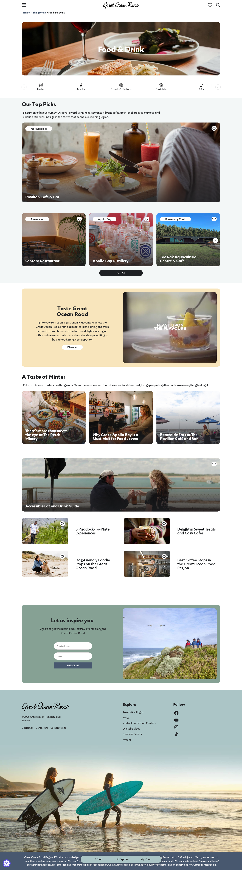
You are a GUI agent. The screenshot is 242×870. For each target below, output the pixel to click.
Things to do (39, 12)
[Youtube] (176, 720)
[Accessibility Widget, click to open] (7, 863)
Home (26, 12)
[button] (24, 87)
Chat (148, 859)
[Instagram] (176, 727)
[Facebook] (176, 713)
